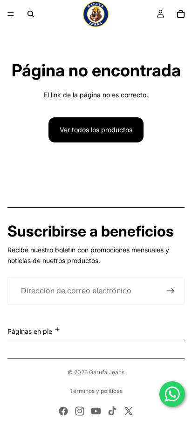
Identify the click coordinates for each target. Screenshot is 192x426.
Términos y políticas (96, 391)
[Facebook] (63, 411)
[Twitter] (128, 411)
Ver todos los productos (96, 130)
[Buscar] (31, 14)
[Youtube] (96, 411)
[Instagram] (79, 411)
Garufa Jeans (106, 372)
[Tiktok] (112, 411)
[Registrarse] (170, 291)
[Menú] (10, 14)
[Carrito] (181, 14)
